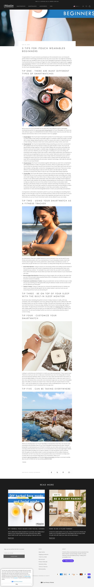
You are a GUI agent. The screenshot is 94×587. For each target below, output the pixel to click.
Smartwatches (21, 6)
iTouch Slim (27, 173)
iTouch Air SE (27, 144)
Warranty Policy (43, 564)
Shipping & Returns (43, 554)
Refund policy (42, 569)
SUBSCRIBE (14, 556)
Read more (11, 538)
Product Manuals (43, 561)
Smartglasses (32, 6)
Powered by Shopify (44, 575)
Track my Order (43, 557)
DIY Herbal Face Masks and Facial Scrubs (26, 529)
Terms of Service (43, 566)
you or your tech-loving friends (44, 130)
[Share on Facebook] (51, 472)
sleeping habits (59, 306)
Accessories (43, 6)
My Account (42, 559)
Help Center (42, 552)
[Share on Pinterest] (63, 472)
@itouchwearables (32, 457)
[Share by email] (69, 472)
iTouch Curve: (28, 163)
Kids (51, 6)
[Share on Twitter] (57, 472)
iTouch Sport (27, 137)
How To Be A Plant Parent (60, 529)
